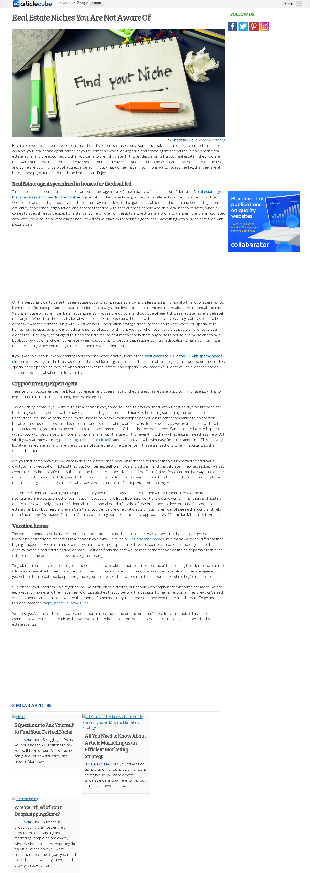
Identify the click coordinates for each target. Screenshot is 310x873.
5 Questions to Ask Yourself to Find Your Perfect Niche (44, 728)
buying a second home (143, 538)
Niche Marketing (212, 140)
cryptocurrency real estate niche (81, 439)
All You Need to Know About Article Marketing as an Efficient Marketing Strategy (115, 746)
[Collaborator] (264, 249)
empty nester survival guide (66, 603)
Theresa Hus (183, 140)
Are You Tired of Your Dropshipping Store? (38, 810)
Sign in (287, 3)
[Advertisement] (118, 261)
